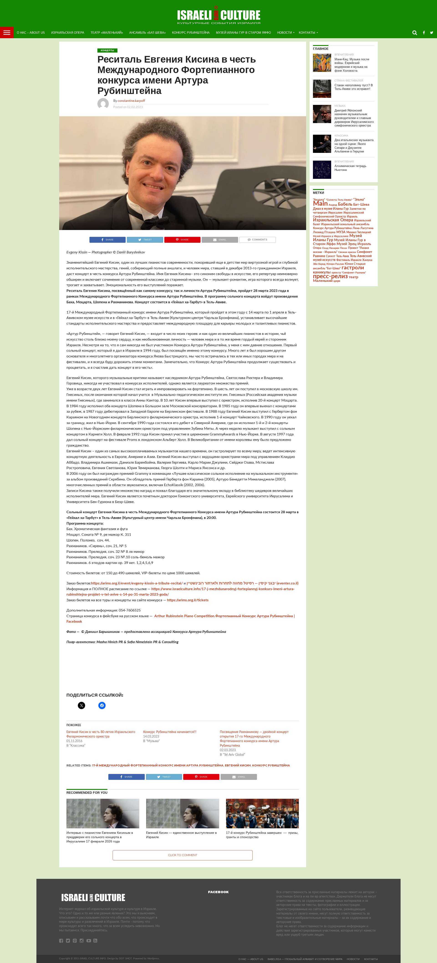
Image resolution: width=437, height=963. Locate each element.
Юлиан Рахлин (335, 264)
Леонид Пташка (324, 232)
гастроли (353, 267)
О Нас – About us (31, 32)
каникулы (322, 272)
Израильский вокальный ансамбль (345, 224)
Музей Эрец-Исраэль (354, 244)
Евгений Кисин (238, 765)
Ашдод (333, 205)
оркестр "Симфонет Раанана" (349, 272)
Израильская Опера (67, 32)
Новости (284, 32)
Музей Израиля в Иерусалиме (330, 236)
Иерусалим (335, 212)
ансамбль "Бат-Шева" (327, 268)
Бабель (345, 204)
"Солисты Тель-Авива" (339, 200)
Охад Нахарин (330, 248)
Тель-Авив (342, 256)
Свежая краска (347, 252)
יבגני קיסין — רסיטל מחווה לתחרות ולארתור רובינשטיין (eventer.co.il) (242, 583)
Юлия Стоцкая (355, 263)
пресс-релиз (330, 276)
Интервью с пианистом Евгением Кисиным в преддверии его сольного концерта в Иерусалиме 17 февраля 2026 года (99, 837)
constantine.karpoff (131, 101)
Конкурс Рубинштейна (191, 32)
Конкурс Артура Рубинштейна (332, 228)
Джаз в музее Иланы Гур (331, 208)
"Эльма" (359, 199)
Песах (343, 248)
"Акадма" (319, 199)
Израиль (352, 216)
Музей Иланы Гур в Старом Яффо (243, 32)
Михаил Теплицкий (358, 232)
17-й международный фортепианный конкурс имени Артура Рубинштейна (158, 765)
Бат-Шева (361, 204)
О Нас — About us (251, 959)
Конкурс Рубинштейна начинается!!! (169, 732)
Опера (317, 248)
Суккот (330, 256)
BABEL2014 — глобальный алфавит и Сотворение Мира (305, 959)
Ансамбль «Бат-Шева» (147, 32)
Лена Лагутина (363, 228)
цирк (336, 281)
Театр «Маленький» (107, 32)
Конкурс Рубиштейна (271, 765)
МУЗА (341, 232)
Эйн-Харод (319, 264)
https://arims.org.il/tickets (187, 600)
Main (320, 203)
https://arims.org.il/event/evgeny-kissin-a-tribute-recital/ (137, 583)
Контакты (307, 32)
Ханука (367, 260)
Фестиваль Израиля (348, 260)
